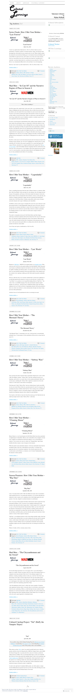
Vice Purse (27, 305)
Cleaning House (32, 460)
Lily (24, 238)
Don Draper (24, 603)
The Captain (40, 348)
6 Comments (42, 232)
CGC (15, 603)
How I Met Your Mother (22, 71)
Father (35, 302)
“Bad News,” (17, 264)
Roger (25, 609)
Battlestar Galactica (53, 70)
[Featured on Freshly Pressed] (55, 138)
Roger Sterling (30, 609)
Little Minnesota (25, 346)
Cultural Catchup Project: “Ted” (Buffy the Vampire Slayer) (26, 623)
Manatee (30, 346)
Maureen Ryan (52, 124)
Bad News (30, 300)
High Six (20, 539)
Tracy (30, 76)
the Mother (26, 76)
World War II (21, 612)
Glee (50, 80)
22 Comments (42, 675)
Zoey (30, 350)
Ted (18, 76)
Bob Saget (22, 345)
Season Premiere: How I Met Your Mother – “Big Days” (27, 476)
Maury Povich (37, 406)
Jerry (16, 238)
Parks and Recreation (53, 88)
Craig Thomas (22, 302)
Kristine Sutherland (20, 681)
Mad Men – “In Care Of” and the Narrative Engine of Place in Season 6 (26, 86)
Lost (50, 84)
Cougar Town (52, 75)
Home (12, 2)
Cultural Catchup (37, 2)
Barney (21, 72)
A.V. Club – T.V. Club (53, 117)
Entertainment (14, 539)
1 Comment (42, 403)
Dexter (51, 77)
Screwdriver (17, 239)
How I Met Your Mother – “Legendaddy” (25, 174)
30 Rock (51, 69)
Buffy (21, 677)
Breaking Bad (52, 71)
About (18, 2)
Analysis (17, 72)
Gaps (27, 236)
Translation (14, 612)
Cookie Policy (25, 690)
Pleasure (40, 607)
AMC (17, 159)
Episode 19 (22, 236)
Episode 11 (27, 345)
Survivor (51, 92)
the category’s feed (27, 643)
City (28, 159)
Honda (22, 605)
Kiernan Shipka (32, 605)
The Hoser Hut (15, 350)
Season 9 (40, 74)
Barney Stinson (23, 234)
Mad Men (19, 158)
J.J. (38, 236)
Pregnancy (18, 348)
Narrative (40, 161)
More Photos (50, 155)
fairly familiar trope (14, 658)
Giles (26, 679)
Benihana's (30, 602)
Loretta (38, 462)
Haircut (18, 605)
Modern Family (52, 87)
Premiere (13, 541)
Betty (13, 603)
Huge (51, 83)
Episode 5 (36, 603)
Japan (25, 605)
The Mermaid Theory (22, 350)
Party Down (52, 89)
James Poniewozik (53, 122)
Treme (51, 100)
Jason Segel (42, 236)
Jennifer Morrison (33, 345)
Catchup (13, 679)
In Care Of (22, 161)
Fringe (51, 78)
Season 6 (33, 163)
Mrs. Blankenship (28, 607)
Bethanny (35, 602)
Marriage (36, 539)
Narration (39, 346)
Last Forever (28, 74)
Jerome (13, 238)
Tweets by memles (51, 45)
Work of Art (52, 102)
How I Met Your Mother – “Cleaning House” (19, 418)
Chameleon (14, 236)
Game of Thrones (53, 79)
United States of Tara (53, 101)
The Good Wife (52, 96)
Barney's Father (30, 234)
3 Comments (42, 459)
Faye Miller (14, 605)
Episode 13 (17, 161)
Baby (29, 536)
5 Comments (42, 158)
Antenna (51, 121)
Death (27, 302)
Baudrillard (25, 602)
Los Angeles (27, 161)
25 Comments (42, 600)
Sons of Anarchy (53, 91)
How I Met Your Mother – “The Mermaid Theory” (22, 316)
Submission (26, 239)
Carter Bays (14, 302)
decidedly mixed (38, 264)
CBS (24, 72)
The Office (51, 97)
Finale (32, 72)
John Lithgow (20, 238)
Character (25, 159)
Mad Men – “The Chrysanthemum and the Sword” (24, 553)
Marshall (28, 238)
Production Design (27, 163)
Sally (35, 609)
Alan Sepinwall (52, 119)
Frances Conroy (29, 462)
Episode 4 (33, 404)
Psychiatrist (14, 609)
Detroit (30, 159)
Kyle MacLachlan (15, 346)
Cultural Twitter (53, 44)
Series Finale (14, 76)
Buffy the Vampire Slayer (28, 677)
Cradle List (28, 404)
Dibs (40, 537)
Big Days (13, 537)
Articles (26, 2)
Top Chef (51, 99)
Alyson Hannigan (19, 300)
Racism (18, 609)
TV (33, 76)
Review (33, 74)
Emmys (18, 236)
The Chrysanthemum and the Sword (35, 610)
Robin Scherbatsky (29, 541)
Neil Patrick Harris (34, 238)
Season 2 (34, 681)
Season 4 (38, 609)
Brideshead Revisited (20, 537)
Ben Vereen (25, 460)
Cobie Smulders (15, 462)
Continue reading (13, 67)
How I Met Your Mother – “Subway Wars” (26, 359)
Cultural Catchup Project (22, 675)
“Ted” (20, 649)
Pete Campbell (17, 163)
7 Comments (42, 71)
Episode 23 (28, 72)
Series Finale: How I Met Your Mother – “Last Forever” (25, 33)
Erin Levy (41, 603)
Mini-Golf (26, 681)
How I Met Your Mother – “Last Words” (25, 249)
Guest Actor (30, 236)
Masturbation (14, 607)
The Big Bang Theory (53, 95)
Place (22, 163)
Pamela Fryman (32, 304)
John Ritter (36, 679)
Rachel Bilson (19, 541)
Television (22, 76)
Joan (27, 605)
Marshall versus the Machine (28, 406)
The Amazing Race (53, 93)
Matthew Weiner (34, 161)
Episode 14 (31, 302)
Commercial (19, 603)
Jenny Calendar (30, 679)
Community (52, 74)
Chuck (51, 73)
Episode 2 (21, 462)
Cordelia (17, 679)
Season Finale (38, 163)
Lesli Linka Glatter (40, 605)
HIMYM (13, 74)
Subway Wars (30, 408)
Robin (37, 74)
